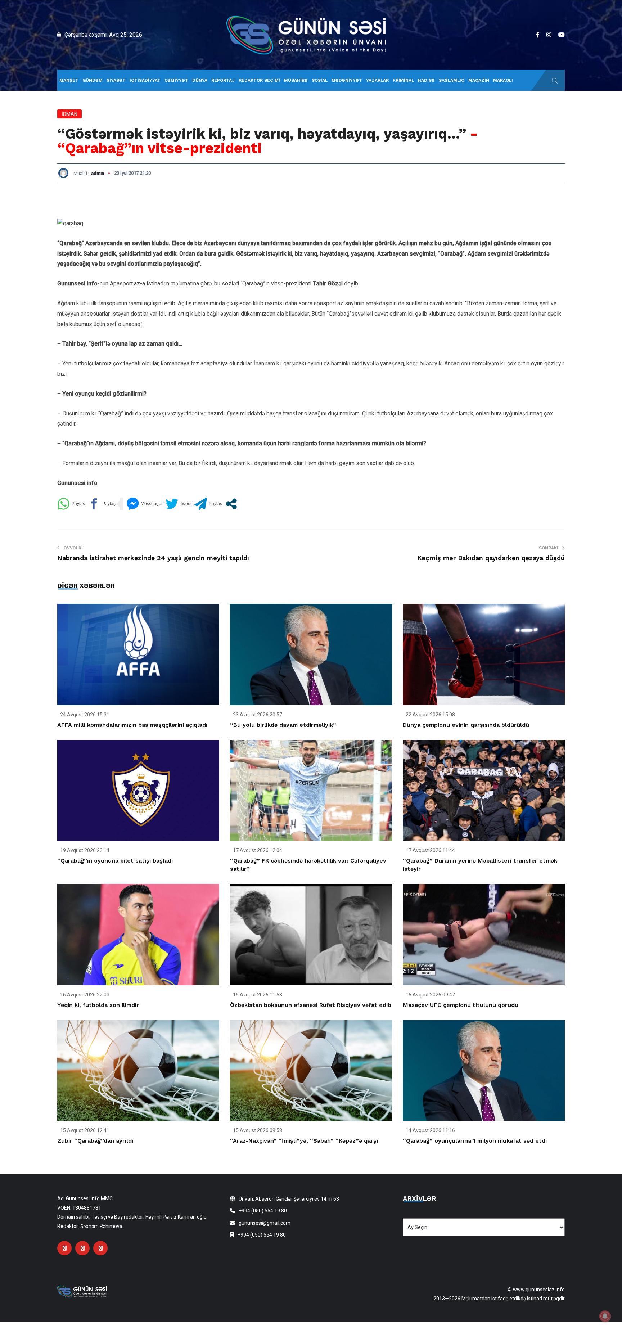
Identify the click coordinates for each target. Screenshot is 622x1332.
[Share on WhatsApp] (71, 504)
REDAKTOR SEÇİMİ (259, 80)
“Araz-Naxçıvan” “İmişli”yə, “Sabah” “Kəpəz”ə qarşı (304, 1140)
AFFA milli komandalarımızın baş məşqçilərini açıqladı (132, 724)
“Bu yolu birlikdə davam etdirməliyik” (283, 724)
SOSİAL (320, 80)
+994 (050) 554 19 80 (263, 1211)
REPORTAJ (223, 80)
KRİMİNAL (403, 80)
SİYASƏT (116, 80)
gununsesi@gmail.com (264, 1223)
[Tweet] (178, 504)
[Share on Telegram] (208, 504)
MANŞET (68, 80)
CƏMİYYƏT (176, 80)
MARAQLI (503, 80)
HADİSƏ (426, 80)
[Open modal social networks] (231, 504)
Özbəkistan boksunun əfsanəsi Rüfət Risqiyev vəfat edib (310, 1005)
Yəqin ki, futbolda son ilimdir (98, 1005)
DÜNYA (199, 80)
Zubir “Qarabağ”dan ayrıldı (95, 1140)
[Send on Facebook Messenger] (144, 504)
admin (97, 173)
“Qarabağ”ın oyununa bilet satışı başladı (115, 860)
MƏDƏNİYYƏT (347, 80)
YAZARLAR (377, 80)
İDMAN (69, 114)
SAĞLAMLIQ (451, 80)
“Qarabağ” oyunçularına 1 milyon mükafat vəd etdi (475, 1140)
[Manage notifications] (605, 1316)
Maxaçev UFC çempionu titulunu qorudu (460, 1005)
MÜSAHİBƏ (296, 80)
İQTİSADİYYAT (145, 80)
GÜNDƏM (92, 80)
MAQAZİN (478, 80)
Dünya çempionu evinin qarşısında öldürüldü (466, 724)
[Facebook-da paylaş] (102, 504)
